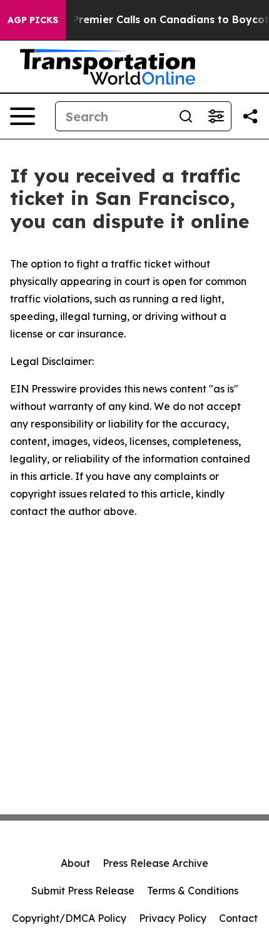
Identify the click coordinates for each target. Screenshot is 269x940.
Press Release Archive (155, 863)
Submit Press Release (82, 890)
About (75, 863)
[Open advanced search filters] (216, 116)
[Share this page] (250, 116)
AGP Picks (33, 20)
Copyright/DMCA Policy (69, 918)
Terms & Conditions (192, 890)
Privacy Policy (172, 918)
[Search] (186, 116)
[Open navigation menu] (22, 116)
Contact (238, 918)
